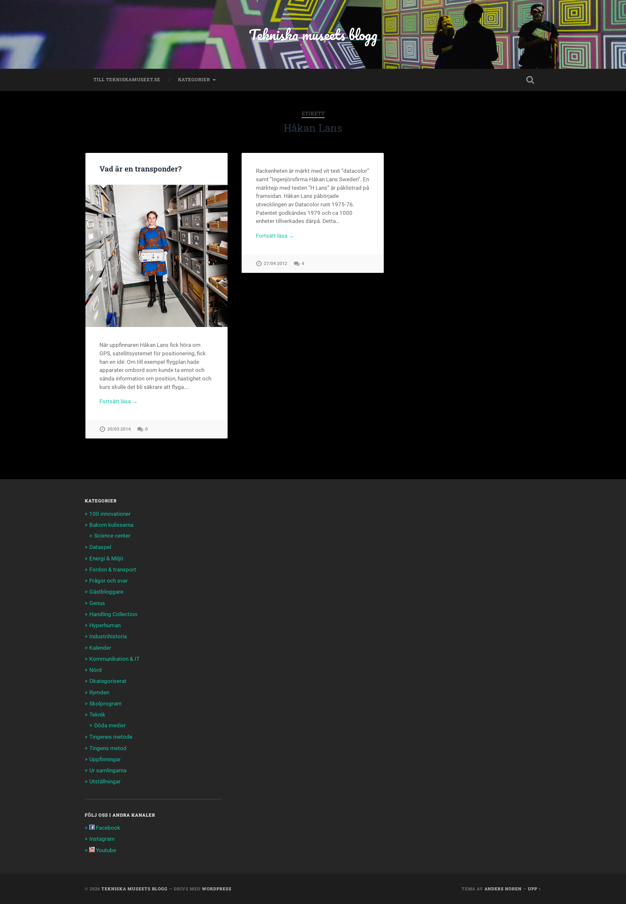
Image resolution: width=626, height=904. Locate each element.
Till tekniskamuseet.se (127, 79)
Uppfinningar (105, 759)
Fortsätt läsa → (118, 401)
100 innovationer (110, 514)
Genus (97, 603)
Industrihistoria (108, 636)
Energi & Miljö (106, 558)
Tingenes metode (110, 737)
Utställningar (105, 781)
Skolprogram (105, 703)
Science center (112, 535)
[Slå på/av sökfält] (530, 80)
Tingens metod (108, 748)
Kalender (100, 648)
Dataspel (100, 547)
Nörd (95, 670)
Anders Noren (503, 888)
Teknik (97, 714)
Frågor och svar (108, 580)
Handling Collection (113, 614)
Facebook (107, 827)
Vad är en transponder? (140, 168)
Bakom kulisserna (111, 525)
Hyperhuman (105, 625)
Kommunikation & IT (114, 659)
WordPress (216, 888)
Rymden (99, 692)
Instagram (102, 839)
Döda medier (110, 725)
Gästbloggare (106, 591)
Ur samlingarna (108, 770)
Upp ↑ (534, 888)
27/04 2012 (275, 263)
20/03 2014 (119, 429)
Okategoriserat (108, 681)
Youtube (105, 850)
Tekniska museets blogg (313, 34)
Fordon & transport (112, 569)
